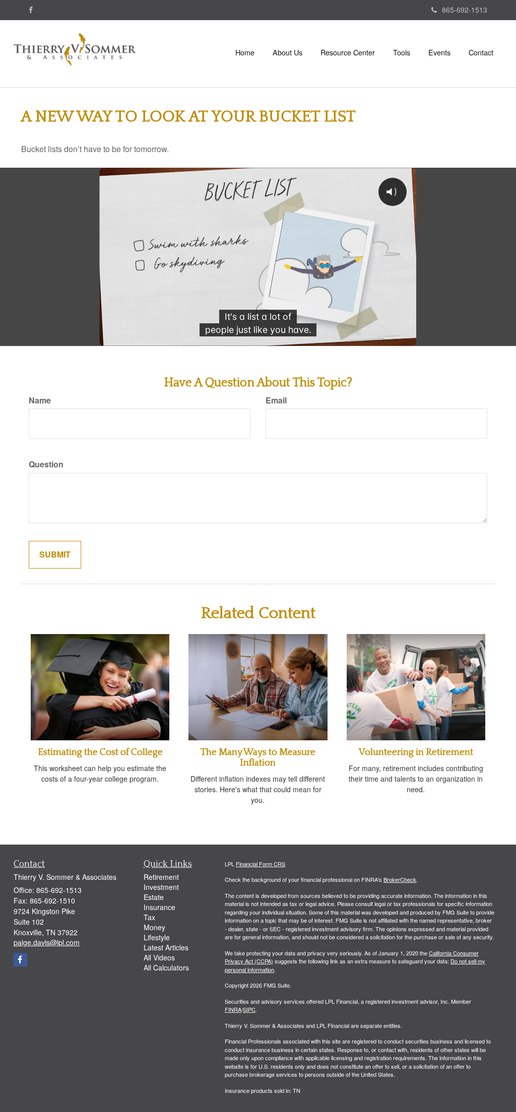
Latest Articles (166, 947)
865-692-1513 (464, 10)
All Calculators (166, 967)
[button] (287, 52)
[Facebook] (31, 10)
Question (46, 464)
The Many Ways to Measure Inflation (258, 757)
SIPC (249, 1009)
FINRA (233, 1009)
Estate (154, 897)
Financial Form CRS (260, 864)
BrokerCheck (399, 879)
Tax (149, 917)
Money (154, 927)
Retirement (161, 877)
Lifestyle (157, 937)
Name (40, 400)
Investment (161, 887)
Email (276, 400)
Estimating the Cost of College (100, 752)
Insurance (159, 907)
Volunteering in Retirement (416, 752)
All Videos (159, 957)
